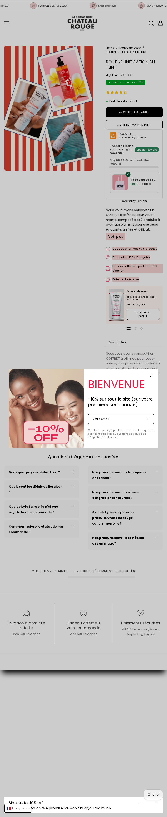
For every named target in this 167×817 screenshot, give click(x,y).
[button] (18, 808)
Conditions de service (128, 434)
